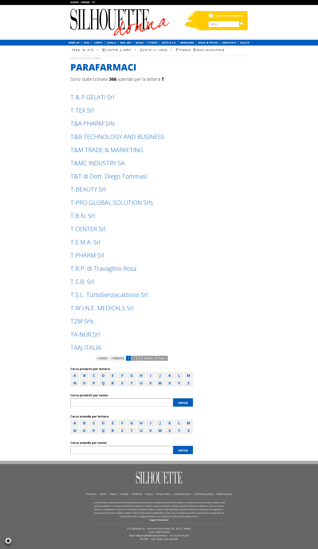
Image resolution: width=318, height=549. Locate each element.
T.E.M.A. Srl (85, 242)
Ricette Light (116, 50)
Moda (139, 42)
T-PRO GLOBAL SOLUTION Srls (111, 203)
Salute (244, 42)
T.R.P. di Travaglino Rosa (103, 268)
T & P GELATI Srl (92, 97)
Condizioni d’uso (182, 494)
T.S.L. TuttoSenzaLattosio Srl (109, 295)
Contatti (124, 494)
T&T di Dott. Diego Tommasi (108, 176)
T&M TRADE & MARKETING (106, 150)
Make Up (74, 42)
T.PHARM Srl (87, 255)
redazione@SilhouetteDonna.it (151, 535)
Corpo (98, 42)
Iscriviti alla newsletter (229, 15)
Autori (103, 494)
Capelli (111, 42)
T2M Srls (82, 321)
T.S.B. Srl (82, 282)
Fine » (162, 358)
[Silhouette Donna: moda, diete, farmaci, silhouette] (134, 22)
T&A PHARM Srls (92, 123)
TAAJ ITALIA (85, 348)
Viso (87, 42)
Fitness (153, 42)
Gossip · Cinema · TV (82, 2)
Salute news (159, 55)
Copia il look (153, 50)
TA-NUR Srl (85, 334)
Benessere (187, 42)
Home (73, 58)
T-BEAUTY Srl (88, 189)
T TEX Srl (82, 110)
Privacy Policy (163, 494)
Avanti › (149, 358)
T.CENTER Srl (88, 229)
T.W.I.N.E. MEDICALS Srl (102, 308)
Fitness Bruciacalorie (200, 50)
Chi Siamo (91, 494)
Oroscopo (229, 42)
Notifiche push (224, 494)
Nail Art (126, 42)
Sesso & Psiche (208, 42)
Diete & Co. (169, 42)
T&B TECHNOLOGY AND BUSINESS (117, 137)
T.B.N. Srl (82, 216)
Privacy (149, 494)
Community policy (203, 494)
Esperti (113, 494)
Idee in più (83, 50)
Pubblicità (137, 494)
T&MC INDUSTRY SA (97, 163)
